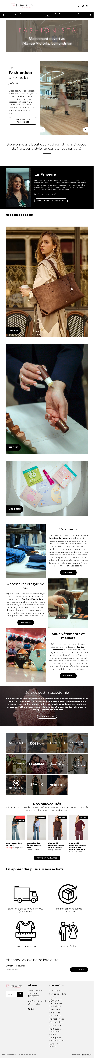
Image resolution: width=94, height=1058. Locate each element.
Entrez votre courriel (15, 966)
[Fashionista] (47, 282)
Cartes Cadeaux (56, 1022)
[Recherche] (79, 6)
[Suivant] (85, 129)
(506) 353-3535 (34, 1004)
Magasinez (68, 572)
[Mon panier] (87, 6)
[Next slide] (90, 15)
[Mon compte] (83, 6)
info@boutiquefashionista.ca (42, 1001)
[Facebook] (29, 1009)
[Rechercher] (20, 994)
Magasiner (17, 119)
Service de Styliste (57, 994)
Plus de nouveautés (47, 858)
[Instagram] (32, 1009)
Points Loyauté (56, 1019)
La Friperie (54, 1009)
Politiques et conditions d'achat (55, 1032)
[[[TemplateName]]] (15, 834)
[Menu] (7, 6)
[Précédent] (42, 129)
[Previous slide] (3, 15)
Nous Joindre (55, 1026)
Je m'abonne (79, 970)
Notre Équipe (55, 991)
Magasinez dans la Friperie (51, 201)
